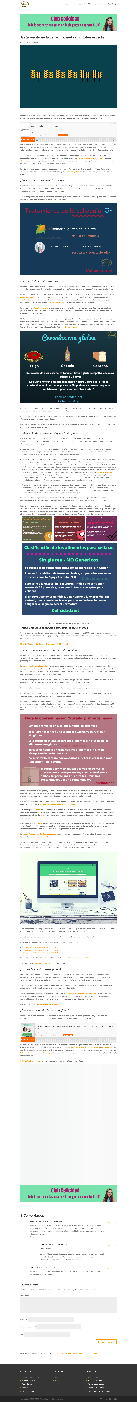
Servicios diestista (80, 4)
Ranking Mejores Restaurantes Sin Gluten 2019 (40, 953)
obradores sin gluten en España (78, 958)
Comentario (25, 1295)
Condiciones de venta (96, 1387)
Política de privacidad (96, 1384)
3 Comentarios (34, 42)
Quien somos (93, 1377)
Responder (112, 1222)
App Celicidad (27, 1384)
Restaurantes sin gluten (31, 1377)
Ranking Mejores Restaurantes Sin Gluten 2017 (40, 947)
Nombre (24, 1319)
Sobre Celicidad (107, 4)
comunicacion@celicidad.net (99, 1391)
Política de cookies (95, 1380)
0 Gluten (36, 810)
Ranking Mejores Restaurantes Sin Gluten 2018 (40, 950)
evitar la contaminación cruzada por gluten (58, 804)
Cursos (57, 1377)
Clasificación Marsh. (28, 300)
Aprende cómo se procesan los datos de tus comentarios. (76, 1353)
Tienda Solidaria (28, 1391)
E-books (58, 1380)
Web (22, 1334)
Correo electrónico (28, 1327)
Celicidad (25, 42)
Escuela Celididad (28, 1380)
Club (89, 4)
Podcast (97, 4)
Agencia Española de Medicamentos (82, 993)
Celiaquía (66, 4)
